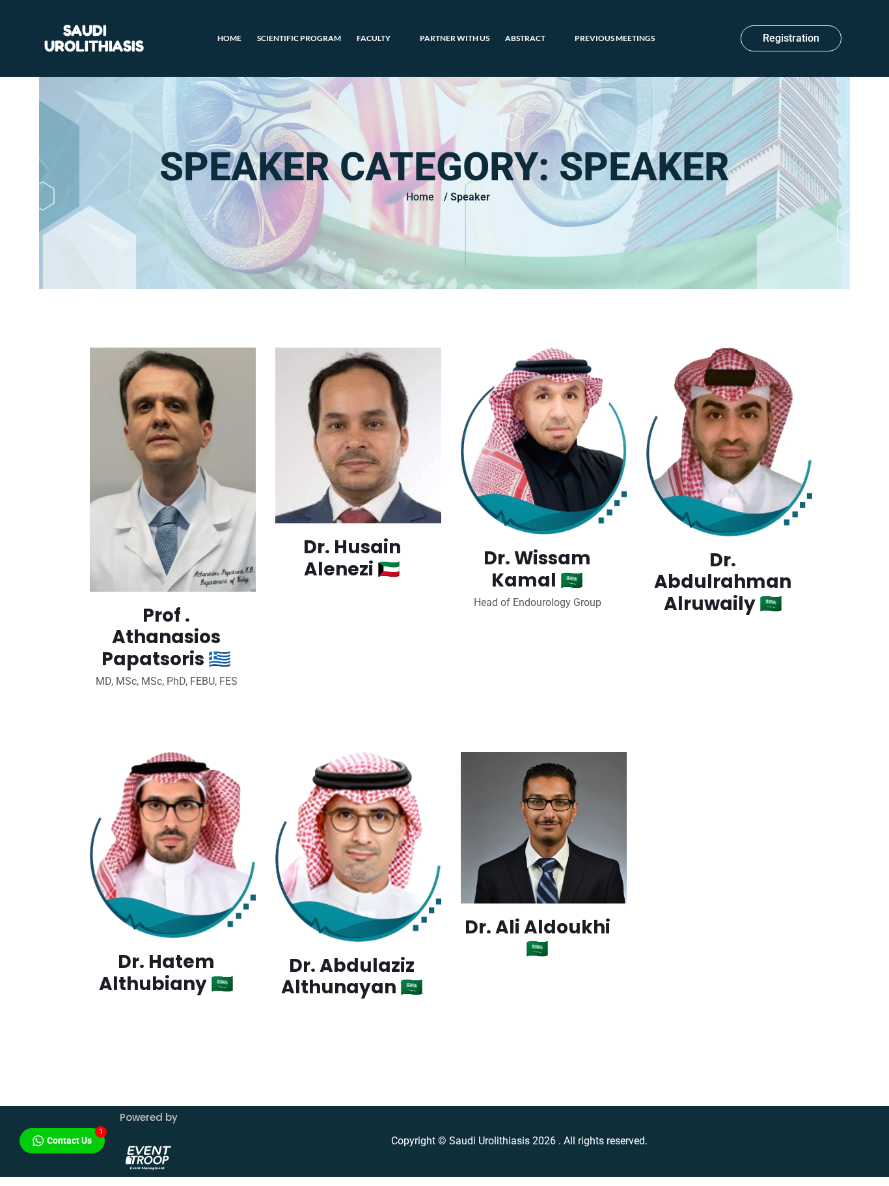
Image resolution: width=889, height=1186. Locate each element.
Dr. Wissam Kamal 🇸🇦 (537, 569)
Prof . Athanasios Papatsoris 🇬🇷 (166, 637)
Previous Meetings (615, 38)
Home (229, 38)
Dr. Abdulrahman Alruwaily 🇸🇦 (722, 581)
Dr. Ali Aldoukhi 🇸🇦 (537, 938)
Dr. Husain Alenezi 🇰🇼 (352, 558)
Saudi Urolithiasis (94, 38)
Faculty (373, 38)
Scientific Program (299, 38)
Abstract (525, 38)
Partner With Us (454, 38)
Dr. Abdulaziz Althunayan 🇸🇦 (352, 976)
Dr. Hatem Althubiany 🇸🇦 (166, 973)
